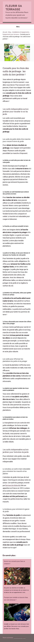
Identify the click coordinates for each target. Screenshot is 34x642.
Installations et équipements (20, 32)
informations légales (20, 637)
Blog (9, 32)
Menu (18, 26)
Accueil (5, 32)
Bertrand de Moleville (13, 485)
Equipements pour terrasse (11, 34)
